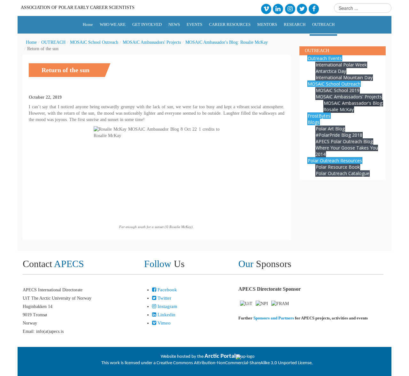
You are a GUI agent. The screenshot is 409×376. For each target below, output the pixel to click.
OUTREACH (53, 42)
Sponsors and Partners (273, 318)
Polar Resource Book (338, 167)
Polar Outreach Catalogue (342, 173)
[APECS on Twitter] (302, 8)
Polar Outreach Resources (335, 160)
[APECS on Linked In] (278, 8)
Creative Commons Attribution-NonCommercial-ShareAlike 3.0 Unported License (234, 363)
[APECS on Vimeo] (266, 8)
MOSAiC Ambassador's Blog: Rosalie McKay (226, 42)
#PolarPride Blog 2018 (339, 135)
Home (31, 42)
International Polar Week (341, 65)
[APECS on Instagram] (290, 8)
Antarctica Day (331, 71)
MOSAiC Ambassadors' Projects (152, 42)
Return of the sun (65, 69)
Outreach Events (325, 58)
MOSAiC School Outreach (94, 42)
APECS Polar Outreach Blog (344, 141)
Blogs (314, 122)
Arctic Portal (220, 356)
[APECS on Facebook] (314, 8)
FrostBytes (319, 116)
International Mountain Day (344, 77)
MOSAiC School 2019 (337, 90)
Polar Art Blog (330, 129)
